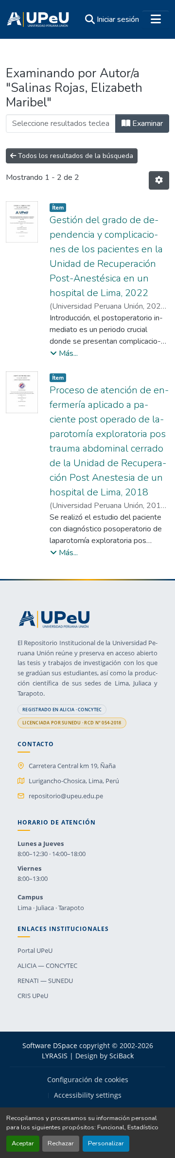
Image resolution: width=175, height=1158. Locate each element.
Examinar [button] (146, 123)
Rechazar (61, 1143)
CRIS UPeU (33, 995)
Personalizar (106, 1143)
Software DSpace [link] (49, 1045)
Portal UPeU (35, 950)
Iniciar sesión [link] (118, 19)
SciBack (121, 1055)
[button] (38, 19)
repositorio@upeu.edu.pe (66, 795)
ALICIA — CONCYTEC (47, 965)
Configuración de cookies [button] (87, 1079)
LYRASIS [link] (55, 1055)
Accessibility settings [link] (88, 1095)
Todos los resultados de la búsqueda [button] (74, 155)
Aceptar (23, 1143)
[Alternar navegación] (155, 19)
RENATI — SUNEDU (45, 980)
